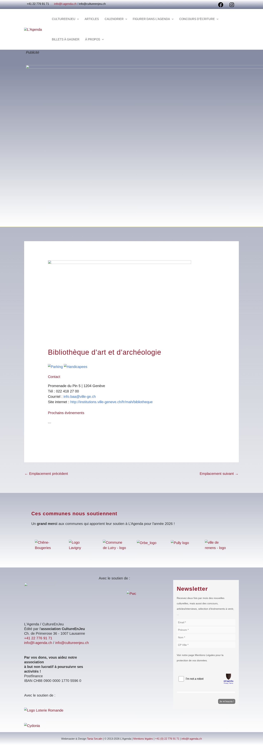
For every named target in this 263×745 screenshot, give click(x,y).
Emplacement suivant (219, 474)
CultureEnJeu (63, 19)
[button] (77, 19)
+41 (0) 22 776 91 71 (167, 738)
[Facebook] (220, 4)
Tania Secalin (94, 738)
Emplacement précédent (46, 474)
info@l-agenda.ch (65, 3)
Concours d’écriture (197, 19)
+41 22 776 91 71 (38, 638)
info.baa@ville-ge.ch (80, 397)
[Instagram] (231, 4)
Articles (92, 19)
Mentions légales (143, 738)
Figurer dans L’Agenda (151, 19)
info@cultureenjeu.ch (92, 3)
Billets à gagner (65, 39)
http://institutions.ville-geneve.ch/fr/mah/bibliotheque (111, 402)
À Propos (92, 39)
